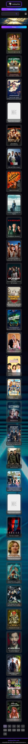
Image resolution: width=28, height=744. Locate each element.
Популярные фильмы (14, 9)
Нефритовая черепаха (14, 512)
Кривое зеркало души (14, 351)
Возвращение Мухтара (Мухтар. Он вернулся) (14, 443)
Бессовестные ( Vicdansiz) (14, 674)
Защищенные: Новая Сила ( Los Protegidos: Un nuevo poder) (14, 581)
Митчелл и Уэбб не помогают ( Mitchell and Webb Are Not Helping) (14, 259)
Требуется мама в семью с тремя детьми (14, 489)
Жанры (14, 27)
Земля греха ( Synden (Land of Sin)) (14, 466)
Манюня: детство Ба (14, 52)
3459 (18, 730)
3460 (23, 730)
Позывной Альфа (14, 628)
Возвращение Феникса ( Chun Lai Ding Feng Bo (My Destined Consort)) (14, 305)
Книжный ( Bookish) (14, 236)
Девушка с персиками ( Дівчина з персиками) (14, 720)
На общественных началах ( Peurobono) (14, 604)
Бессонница (14, 420)
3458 (14, 730)
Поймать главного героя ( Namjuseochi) (14, 374)
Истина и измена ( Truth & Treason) (14, 651)
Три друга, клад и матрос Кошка (14, 397)
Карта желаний (14, 190)
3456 (5, 730)
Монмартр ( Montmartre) (14, 144)
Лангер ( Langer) (14, 535)
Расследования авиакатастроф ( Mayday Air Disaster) (14, 328)
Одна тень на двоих (14, 121)
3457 (9, 730)
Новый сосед (14, 697)
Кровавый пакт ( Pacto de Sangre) (14, 282)
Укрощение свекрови (14, 558)
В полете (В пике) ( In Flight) (14, 213)
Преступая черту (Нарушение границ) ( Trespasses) (14, 98)
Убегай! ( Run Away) (14, 167)
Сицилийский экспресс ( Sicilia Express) (14, 75)
